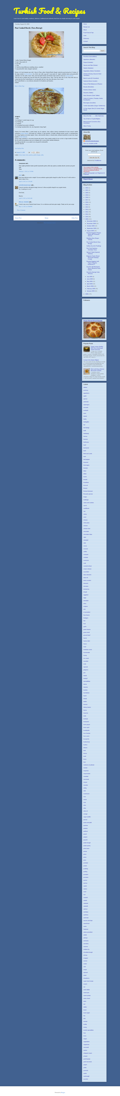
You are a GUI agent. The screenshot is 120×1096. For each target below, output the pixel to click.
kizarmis (85, 713)
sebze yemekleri (88, 932)
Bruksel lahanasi (88, 491)
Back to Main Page (19, 86)
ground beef (86, 635)
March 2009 (90, 286)
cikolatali (85, 540)
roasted (85, 897)
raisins (85, 889)
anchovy (85, 390)
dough (85, 592)
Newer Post (18, 218)
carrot (85, 505)
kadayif (85, 678)
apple (85, 396)
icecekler (85, 661)
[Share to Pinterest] (39, 152)
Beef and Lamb (87, 453)
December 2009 (91, 221)
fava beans (86, 615)
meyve (85, 782)
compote (85, 554)
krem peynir (86, 724)
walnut (85, 1050)
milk (84, 790)
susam (85, 984)
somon (85, 961)
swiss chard (86, 998)
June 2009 (90, 279)
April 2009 (90, 283)
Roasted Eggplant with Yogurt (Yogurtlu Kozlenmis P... (93, 263)
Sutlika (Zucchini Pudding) (94, 246)
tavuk (84, 1010)
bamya (85, 436)
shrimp (85, 955)
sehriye (85, 938)
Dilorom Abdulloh (24, 202)
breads (85, 479)
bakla (84, 419)
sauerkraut (86, 923)
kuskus (85, 744)
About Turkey (87, 126)
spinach (85, 972)
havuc (85, 644)
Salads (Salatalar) (88, 68)
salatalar (85, 903)
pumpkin (85, 874)
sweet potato (87, 995)
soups (85, 969)
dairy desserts (87, 574)
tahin (84, 1001)
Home (46, 218)
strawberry (86, 978)
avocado (85, 407)
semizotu (85, 940)
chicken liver (86, 528)
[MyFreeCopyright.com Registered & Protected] (94, 174)
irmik (84, 664)
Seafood (85, 929)
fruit (84, 623)
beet (84, 456)
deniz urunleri (87, 580)
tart (84, 1004)
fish (84, 620)
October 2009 (91, 226)
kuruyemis (86, 739)
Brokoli (85, 488)
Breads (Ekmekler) (88, 87)
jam (84, 672)
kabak (85, 675)
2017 (87, 200)
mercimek (86, 779)
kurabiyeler (86, 730)
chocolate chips (87, 534)
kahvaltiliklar (86, 681)
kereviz (85, 704)
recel (84, 891)
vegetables (86, 1041)
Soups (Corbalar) (88, 62)
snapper (85, 958)
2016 (87, 202)
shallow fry (86, 949)
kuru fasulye (86, 733)
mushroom (86, 793)
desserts (85, 583)
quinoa (85, 883)
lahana (85, 747)
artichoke (86, 401)
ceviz (84, 517)
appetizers (86, 393)
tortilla (85, 1024)
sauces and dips (88, 920)
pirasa (85, 851)
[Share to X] (35, 152)
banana (85, 439)
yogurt (85, 1064)
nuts (84, 802)
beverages (86, 465)
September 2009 (92, 228)
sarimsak (85, 917)
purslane (85, 877)
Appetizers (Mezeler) (89, 59)
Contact (85, 41)
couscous (86, 560)
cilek (84, 543)
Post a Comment (21, 210)
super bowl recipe (88, 981)
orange (85, 814)
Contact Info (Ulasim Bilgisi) (91, 360)
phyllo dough (36, 155)
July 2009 (90, 276)
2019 (87, 195)
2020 (87, 192)
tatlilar (85, 1007)
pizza (84, 857)
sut (84, 987)
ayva (84, 413)
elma (84, 603)
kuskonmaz (86, 742)
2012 (87, 212)
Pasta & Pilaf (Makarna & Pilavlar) (92, 84)
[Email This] (32, 152)
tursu (84, 1036)
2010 (87, 216)
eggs (84, 597)
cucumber (86, 571)
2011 (86, 214)
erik (84, 609)
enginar (85, 606)
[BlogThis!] (34, 152)
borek (20, 155)
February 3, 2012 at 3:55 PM (26, 171)
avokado (85, 410)
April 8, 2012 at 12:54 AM (25, 181)
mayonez (86, 770)
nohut (85, 799)
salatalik (85, 906)
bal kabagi (86, 427)
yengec (85, 1056)
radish (85, 886)
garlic (84, 626)
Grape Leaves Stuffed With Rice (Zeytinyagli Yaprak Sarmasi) (97, 348)
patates (85, 828)
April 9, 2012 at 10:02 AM (25, 198)
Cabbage (86, 499)
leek (84, 750)
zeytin (85, 1073)
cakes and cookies (88, 502)
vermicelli (86, 1047)
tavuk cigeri (86, 1012)
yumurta (85, 1070)
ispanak (85, 667)
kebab (85, 698)
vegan (85, 1038)
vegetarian (86, 1044)
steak (84, 975)
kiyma (85, 710)
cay (84, 511)
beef (84, 450)
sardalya (85, 912)
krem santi (86, 727)
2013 (87, 209)
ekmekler (86, 600)
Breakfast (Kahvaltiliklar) (90, 56)
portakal (85, 863)
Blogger (63, 1092)
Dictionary (86, 38)
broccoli (85, 485)
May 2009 (90, 281)
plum (84, 860)
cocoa (85, 546)
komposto (86, 721)
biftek (84, 473)
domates (85, 586)
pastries (31, 155)
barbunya (86, 442)
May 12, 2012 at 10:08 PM (25, 206)
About (85, 29)
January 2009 (91, 291)
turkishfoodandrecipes (25, 185)
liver (84, 762)
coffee (85, 551)
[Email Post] (29, 152)
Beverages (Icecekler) (89, 102)
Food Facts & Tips (88, 32)
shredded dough (88, 952)
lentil (84, 756)
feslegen (85, 618)
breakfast (86, 482)
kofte (84, 716)
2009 (87, 219)
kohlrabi (85, 719)
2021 (87, 190)
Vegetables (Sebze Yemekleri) (91, 71)
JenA (20, 175)
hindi (84, 646)
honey (85, 655)
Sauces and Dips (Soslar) (90, 65)
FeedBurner (98, 160)
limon (84, 759)
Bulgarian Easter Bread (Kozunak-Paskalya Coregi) (93, 257)
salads (85, 900)
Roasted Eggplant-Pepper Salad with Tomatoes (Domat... (94, 234)
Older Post (75, 218)
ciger (84, 537)
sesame (85, 946)
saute (85, 926)
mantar (85, 767)
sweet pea (86, 992)
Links (84, 35)
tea (84, 1015)
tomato (85, 1021)
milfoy (85, 788)
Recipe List (86, 27)
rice (84, 894)
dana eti (85, 577)
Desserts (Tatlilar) (88, 92)
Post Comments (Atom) (50, 223)
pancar (85, 819)
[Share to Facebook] (37, 152)
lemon (85, 753)
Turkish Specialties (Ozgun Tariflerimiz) (94, 105)
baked (85, 416)
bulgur (85, 497)
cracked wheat (87, 566)
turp (84, 1033)
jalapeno (85, 669)
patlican (85, 831)
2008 (87, 294)
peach (85, 834)
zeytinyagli (86, 1076)
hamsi (85, 638)
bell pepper (86, 459)
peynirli (85, 840)
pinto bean (86, 848)
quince (85, 880)
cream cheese (87, 569)
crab (84, 563)
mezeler (85, 785)
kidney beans (87, 707)
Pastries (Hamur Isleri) (89, 89)
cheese (85, 520)
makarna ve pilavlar (88, 765)
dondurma (86, 589)
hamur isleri (25, 155)
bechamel (86, 448)
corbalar (85, 557)
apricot (85, 399)
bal (84, 424)
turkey (85, 1027)
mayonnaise (86, 773)
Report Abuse (88, 179)
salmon (85, 909)
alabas (85, 387)
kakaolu (85, 687)
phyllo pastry (86, 845)
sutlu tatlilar (86, 989)
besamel (85, 462)
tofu (84, 1018)
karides (85, 690)
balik (84, 430)
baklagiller (86, 422)
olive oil (85, 811)
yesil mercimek (87, 1061)
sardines (85, 914)
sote (84, 966)
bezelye (85, 468)
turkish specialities (88, 1030)
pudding (85, 868)
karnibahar (86, 692)
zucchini (85, 1079)
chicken (85, 525)
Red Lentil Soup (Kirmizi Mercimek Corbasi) (97, 369)
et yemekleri (86, 612)
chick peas (86, 522)
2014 (87, 207)
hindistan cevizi (87, 649)
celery (85, 514)
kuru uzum (86, 736)
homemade (86, 652)
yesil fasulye (86, 1059)
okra (84, 805)
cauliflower (86, 508)
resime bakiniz (24, 133)
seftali (85, 935)
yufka (42, 155)
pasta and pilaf (87, 822)
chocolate (86, 531)
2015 (87, 204)
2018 (87, 197)
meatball (85, 776)
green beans (86, 629)
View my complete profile (90, 143)
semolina (85, 943)
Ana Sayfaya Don (19, 148)
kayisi (85, 695)
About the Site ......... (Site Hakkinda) (93, 116)
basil (84, 445)
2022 (87, 188)
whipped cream (87, 1053)
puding (85, 871)
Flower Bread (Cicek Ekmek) (92, 321)
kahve (85, 684)
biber (84, 471)
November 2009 (91, 223)
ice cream (86, 658)
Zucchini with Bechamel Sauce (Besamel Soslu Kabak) (93, 268)
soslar (85, 963)
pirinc (84, 854)
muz (84, 796)
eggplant (85, 595)
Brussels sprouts (88, 494)
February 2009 (91, 288)
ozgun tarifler (87, 816)
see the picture (28, 74)
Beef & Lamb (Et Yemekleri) (91, 78)
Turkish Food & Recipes (49, 11)
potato (85, 865)
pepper (85, 837)
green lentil (86, 632)
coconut (85, 548)
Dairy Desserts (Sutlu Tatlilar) (91, 95)
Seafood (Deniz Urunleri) (90, 81)
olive (84, 808)
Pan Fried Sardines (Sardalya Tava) (92, 249)
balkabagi (86, 433)
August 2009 (90, 230)
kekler (85, 701)
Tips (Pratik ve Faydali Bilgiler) (91, 118)
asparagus (86, 404)
